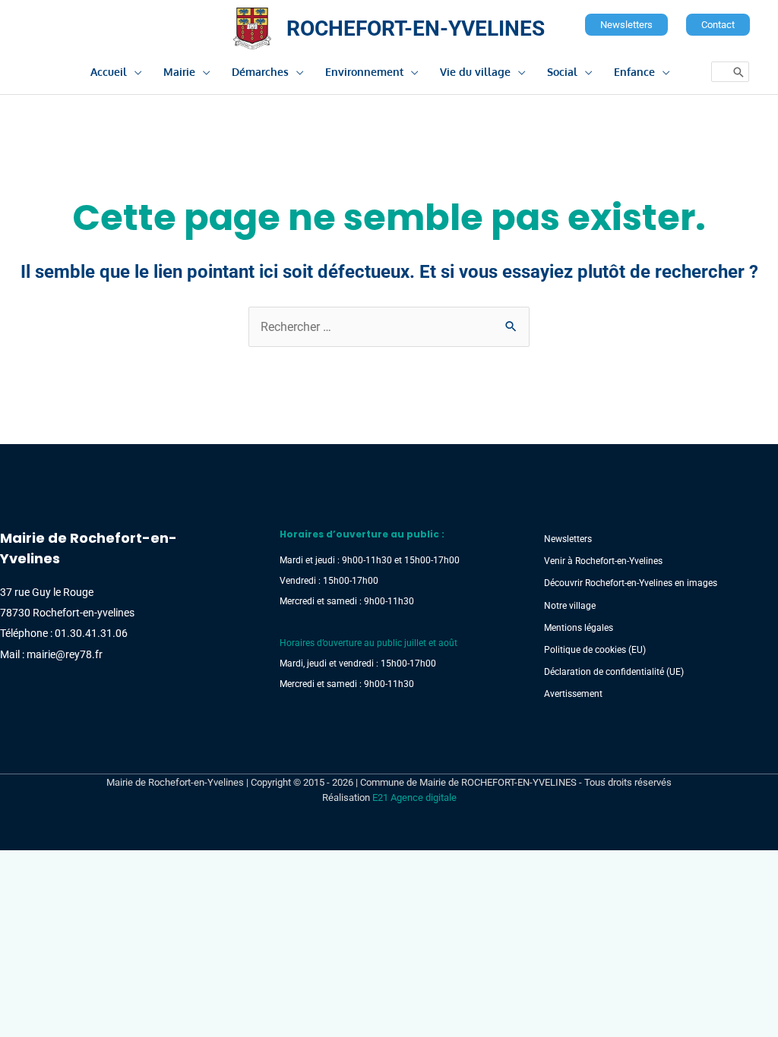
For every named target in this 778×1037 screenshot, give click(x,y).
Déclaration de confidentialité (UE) (614, 672)
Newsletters (568, 539)
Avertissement (573, 694)
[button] (626, 24)
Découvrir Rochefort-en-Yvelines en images (630, 583)
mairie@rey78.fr (65, 654)
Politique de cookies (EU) (595, 650)
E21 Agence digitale (414, 797)
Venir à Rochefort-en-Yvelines (603, 561)
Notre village (570, 605)
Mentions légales (578, 628)
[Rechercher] (738, 71)
